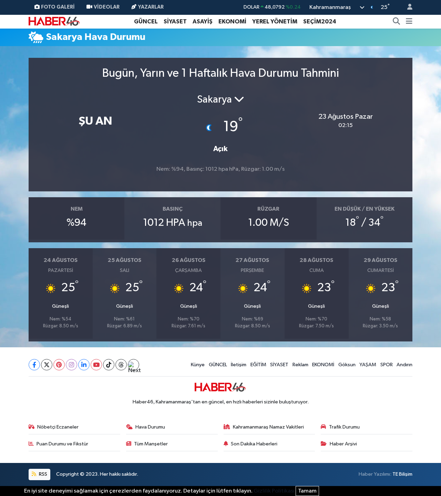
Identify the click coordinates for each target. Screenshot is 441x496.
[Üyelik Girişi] (406, 7)
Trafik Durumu (344, 427)
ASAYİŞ (203, 21)
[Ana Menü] (409, 21)
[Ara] (396, 21)
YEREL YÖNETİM (274, 21)
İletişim (238, 364)
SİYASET (175, 21)
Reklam (300, 364)
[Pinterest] (59, 364)
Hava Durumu (150, 427)
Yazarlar (151, 7)
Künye (198, 364)
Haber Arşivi (343, 443)
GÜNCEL (146, 21)
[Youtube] (96, 364)
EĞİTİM (258, 364)
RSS (42, 474)
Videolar (107, 7)
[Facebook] (34, 364)
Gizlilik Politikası (274, 491)
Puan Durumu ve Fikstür (62, 443)
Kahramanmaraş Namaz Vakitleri (268, 427)
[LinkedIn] (84, 364)
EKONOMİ (232, 21)
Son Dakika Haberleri (254, 443)
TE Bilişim (402, 474)
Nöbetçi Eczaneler (58, 427)
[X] (46, 364)
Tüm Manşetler (151, 443)
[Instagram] (71, 364)
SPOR (386, 364)
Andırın (404, 364)
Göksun (347, 364)
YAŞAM (367, 364)
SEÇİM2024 (319, 21)
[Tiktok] (108, 364)
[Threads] (121, 364)
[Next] (133, 364)
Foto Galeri (58, 7)
